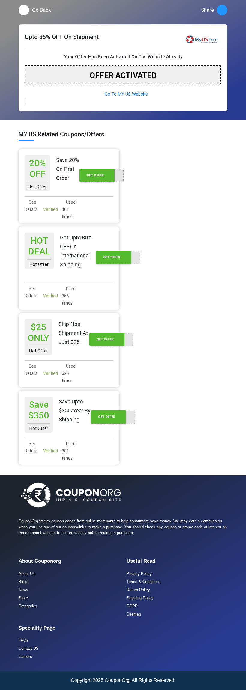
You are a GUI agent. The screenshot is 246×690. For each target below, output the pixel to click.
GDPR (132, 606)
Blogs (23, 581)
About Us (27, 573)
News (23, 590)
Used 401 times (69, 209)
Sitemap (134, 614)
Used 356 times (69, 295)
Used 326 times (69, 373)
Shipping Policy (140, 598)
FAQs (23, 640)
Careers (25, 656)
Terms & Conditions (144, 581)
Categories (28, 606)
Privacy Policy (139, 573)
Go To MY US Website (126, 94)
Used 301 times (69, 451)
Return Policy (138, 590)
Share (207, 10)
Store (23, 598)
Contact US (29, 648)
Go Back (41, 10)
